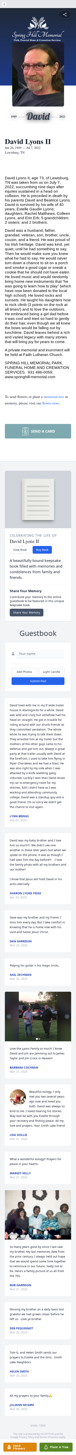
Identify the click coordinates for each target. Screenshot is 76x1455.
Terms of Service (49, 1437)
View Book (20, 550)
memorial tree (54, 396)
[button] (38, 1016)
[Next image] (67, 1016)
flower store (50, 403)
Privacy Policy (26, 1437)
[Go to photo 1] (37, 1039)
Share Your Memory (26, 612)
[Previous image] (8, 1016)
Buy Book (42, 550)
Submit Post (38, 681)
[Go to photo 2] (39, 1039)
